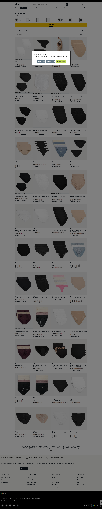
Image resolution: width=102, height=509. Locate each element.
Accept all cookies (61, 61)
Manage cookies (41, 61)
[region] (51, 58)
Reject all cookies (51, 61)
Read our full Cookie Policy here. (56, 57)
